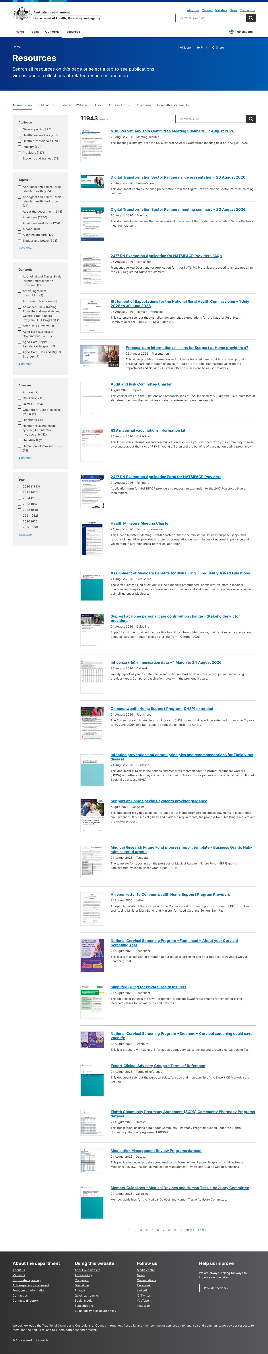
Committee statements (173, 105)
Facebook (144, 1285)
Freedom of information (29, 1290)
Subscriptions (84, 1305)
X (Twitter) (144, 1295)
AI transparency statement (31, 1285)
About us (193, 10)
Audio (99, 105)
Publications (46, 105)
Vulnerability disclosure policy (95, 1311)
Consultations (146, 1280)
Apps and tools (119, 105)
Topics (34, 31)
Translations (244, 31)
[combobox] (211, 18)
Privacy (80, 1290)
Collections (143, 105)
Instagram (144, 1305)
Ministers (221, 10)
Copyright (82, 1280)
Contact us (247, 10)
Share (220, 47)
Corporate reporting (27, 1280)
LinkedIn (142, 1290)
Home (19, 31)
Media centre (146, 1270)
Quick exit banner (87, 1295)
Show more (25, 248)
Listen (188, 47)
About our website (87, 1270)
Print (204, 47)
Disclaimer (82, 1285)
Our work (52, 31)
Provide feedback (216, 1288)
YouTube (143, 1300)
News (233, 10)
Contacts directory (26, 1300)
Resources (72, 31)
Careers (207, 10)
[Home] (56, 13)
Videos (65, 105)
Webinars (82, 105)
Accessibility (83, 1275)
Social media (83, 1300)
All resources (22, 105)
